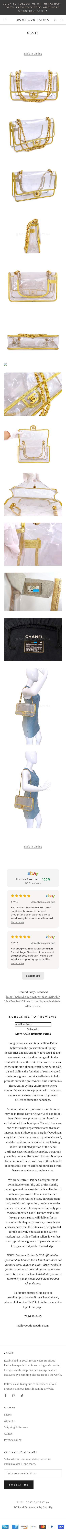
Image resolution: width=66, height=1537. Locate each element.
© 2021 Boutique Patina (33, 1502)
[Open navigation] (4, 19)
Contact (8, 1433)
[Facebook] (5, 1395)
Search (8, 1414)
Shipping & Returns (16, 1427)
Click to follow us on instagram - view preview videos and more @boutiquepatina (33, 7)
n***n (14, 943)
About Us (9, 1421)
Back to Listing (33, 53)
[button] (17, 922)
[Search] (55, 19)
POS (16, 1507)
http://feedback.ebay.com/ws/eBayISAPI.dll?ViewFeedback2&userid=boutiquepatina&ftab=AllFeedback (33, 1001)
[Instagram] (13, 1395)
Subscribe (19, 1484)
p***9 (14, 902)
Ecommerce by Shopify (38, 1507)
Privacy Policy (12, 1439)
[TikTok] (22, 1395)
